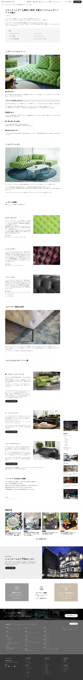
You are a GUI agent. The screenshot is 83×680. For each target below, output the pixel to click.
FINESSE (66, 445)
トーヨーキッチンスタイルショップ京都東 (32, 642)
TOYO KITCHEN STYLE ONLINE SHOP (11, 662)
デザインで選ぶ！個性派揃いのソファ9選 (13, 483)
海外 (63, 627)
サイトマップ (66, 668)
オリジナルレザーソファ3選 (40, 38)
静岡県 (26, 631)
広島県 (45, 631)
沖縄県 (45, 647)
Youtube (14, 666)
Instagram (5, 666)
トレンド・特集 (29, 668)
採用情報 (65, 661)
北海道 (7, 627)
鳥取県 (26, 648)
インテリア (10, 4)
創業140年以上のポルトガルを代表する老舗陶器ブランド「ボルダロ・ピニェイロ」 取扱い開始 (13, 534)
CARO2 (66, 442)
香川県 (45, 635)
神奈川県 (7, 646)
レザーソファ (15, 498)
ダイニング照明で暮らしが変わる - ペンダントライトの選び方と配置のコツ (20, 481)
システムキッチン (67, 435)
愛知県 (26, 635)
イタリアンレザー (38, 33)
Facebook (8, 666)
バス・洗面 (66, 449)
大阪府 (26, 644)
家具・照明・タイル (67, 447)
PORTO (66, 441)
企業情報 (65, 659)
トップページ (2, 4)
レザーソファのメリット (15, 33)
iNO (46, 661)
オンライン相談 (28, 662)
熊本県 (45, 643)
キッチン (27, 669)
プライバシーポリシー (67, 662)
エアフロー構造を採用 (14, 38)
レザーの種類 (12, 36)
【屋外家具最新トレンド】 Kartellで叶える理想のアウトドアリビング (19, 489)
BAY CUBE (66, 439)
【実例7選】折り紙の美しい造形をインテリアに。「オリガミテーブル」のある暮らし (31, 534)
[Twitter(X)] (5, 15)
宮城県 (7, 631)
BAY (65, 438)
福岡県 (45, 639)
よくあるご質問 (66, 666)
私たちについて (42, 1)
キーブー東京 (9, 641)
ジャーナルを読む (49, 1)
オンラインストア (56, 1)
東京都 (7, 635)
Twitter (11, 666)
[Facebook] (7, 15)
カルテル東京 (9, 638)
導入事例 (27, 672)
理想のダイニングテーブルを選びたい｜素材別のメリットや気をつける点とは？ (21, 485)
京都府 (26, 639)
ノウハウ (27, 674)
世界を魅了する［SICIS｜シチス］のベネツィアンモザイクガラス (18, 487)
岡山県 (45, 627)
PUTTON (66, 444)
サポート (65, 671)
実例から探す (35, 1)
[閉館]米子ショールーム (29, 650)
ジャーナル (6, 4)
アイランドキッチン (67, 460)
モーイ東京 (8, 639)
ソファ (11, 498)
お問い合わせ (66, 669)
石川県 (26, 627)
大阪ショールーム (28, 646)
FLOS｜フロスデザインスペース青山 (13, 642)
